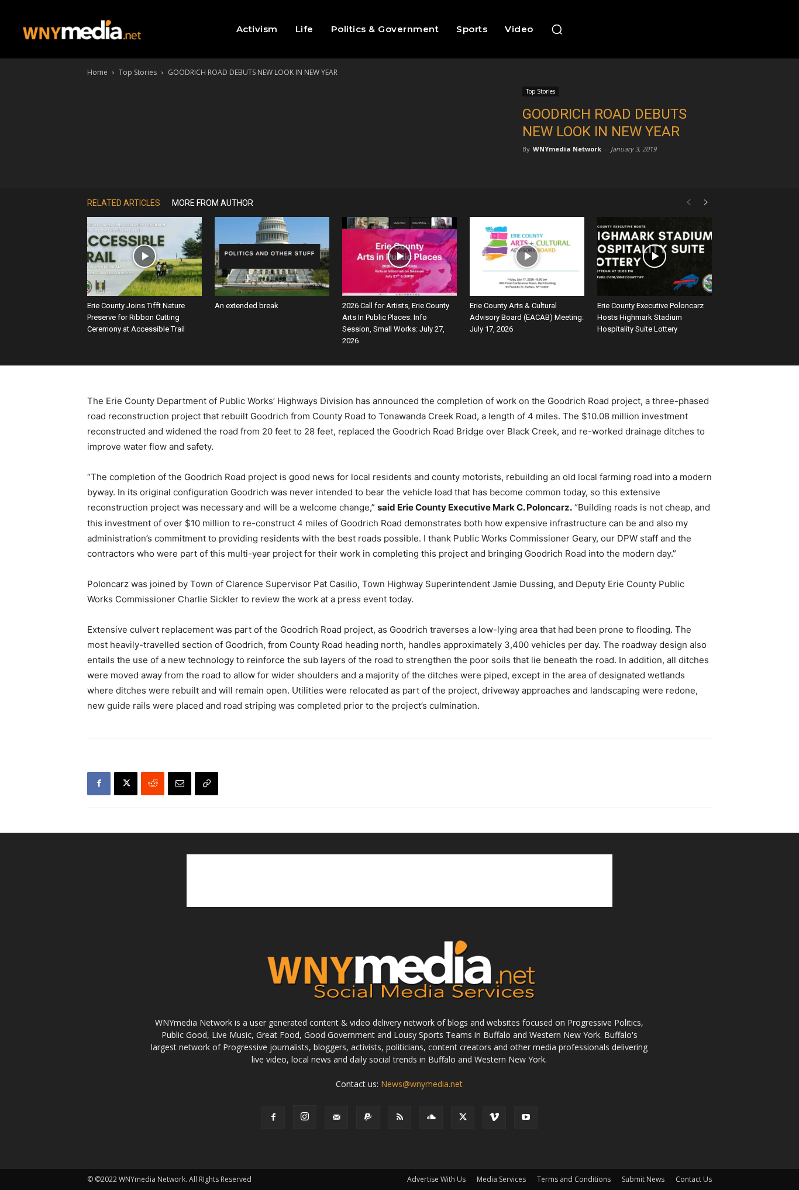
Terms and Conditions (574, 1179)
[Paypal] (368, 1117)
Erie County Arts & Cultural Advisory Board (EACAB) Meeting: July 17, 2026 (527, 317)
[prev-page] (688, 202)
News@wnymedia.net (422, 1083)
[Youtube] (526, 1117)
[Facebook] (99, 783)
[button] (557, 29)
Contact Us (694, 1179)
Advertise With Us (436, 1179)
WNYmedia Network (567, 148)
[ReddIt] (152, 783)
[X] (125, 783)
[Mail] (336, 1117)
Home (97, 72)
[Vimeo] (494, 1117)
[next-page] (706, 202)
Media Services (501, 1179)
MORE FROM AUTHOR (212, 203)
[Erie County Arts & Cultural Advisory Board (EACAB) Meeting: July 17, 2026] (527, 256)
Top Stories (138, 72)
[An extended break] (272, 256)
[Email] (179, 783)
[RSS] (399, 1117)
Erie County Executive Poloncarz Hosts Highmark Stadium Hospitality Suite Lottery (650, 317)
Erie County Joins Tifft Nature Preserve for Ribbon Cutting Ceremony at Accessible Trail (136, 317)
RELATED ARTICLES (123, 203)
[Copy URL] (206, 783)
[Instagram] (304, 1117)
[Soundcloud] (431, 1117)
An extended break (246, 305)
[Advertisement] (399, 880)
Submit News (643, 1179)
